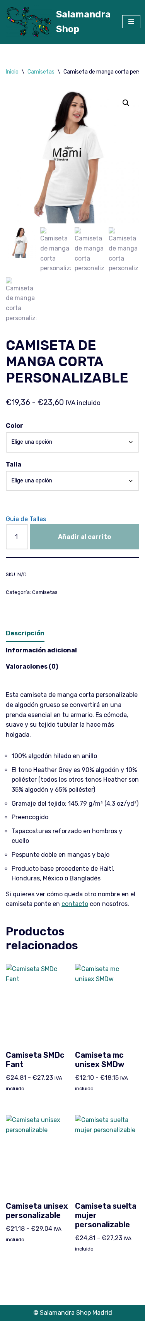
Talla (13, 464)
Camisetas (41, 72)
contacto (74, 904)
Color (14, 425)
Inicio (12, 72)
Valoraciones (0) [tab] (32, 666)
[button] (126, 103)
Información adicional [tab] (41, 650)
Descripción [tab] (25, 633)
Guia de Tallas (26, 519)
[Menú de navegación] (131, 21)
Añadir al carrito (84, 536)
